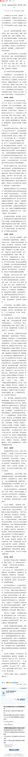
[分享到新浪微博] (10, 682)
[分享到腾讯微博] (13, 682)
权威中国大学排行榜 (8, 746)
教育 (10, 0)
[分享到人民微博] (7, 682)
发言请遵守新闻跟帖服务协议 (11, 691)
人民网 (6, 0)
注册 (2, 695)
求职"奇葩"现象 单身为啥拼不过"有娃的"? (14, 715)
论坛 (25, 688)
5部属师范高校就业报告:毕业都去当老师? (14, 728)
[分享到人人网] (14, 682)
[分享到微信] (8, 682)
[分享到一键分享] (17, 682)
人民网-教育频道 (17, 10)
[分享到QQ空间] (11, 682)
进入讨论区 (22, 688)
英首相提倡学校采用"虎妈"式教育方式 (13, 730)
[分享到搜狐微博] (16, 682)
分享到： (4, 682)
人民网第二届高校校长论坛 (8, 724)
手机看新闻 (22, 10)
